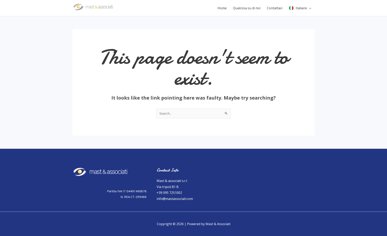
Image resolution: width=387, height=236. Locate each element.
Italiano (301, 8)
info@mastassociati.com (175, 198)
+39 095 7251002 (169, 192)
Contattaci (274, 8)
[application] (309, 8)
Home (222, 8)
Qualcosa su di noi (246, 8)
